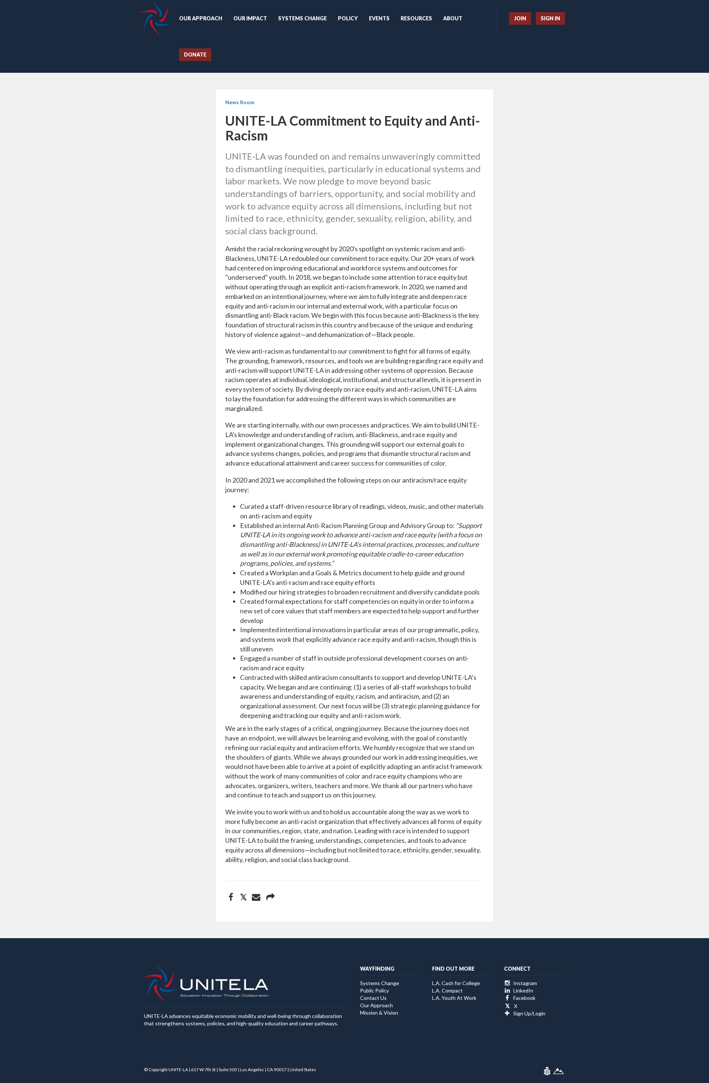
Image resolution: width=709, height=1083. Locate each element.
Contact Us (373, 998)
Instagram (524, 983)
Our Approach (200, 18)
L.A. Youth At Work (454, 998)
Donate (195, 54)
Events (379, 18)
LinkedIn (522, 990)
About (452, 18)
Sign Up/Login (528, 1013)
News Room (239, 102)
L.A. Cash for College (456, 983)
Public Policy (374, 990)
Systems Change (302, 18)
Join (520, 18)
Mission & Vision (379, 1012)
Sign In (550, 18)
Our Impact (250, 18)
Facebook (523, 998)
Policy (348, 18)
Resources (416, 18)
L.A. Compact (447, 990)
